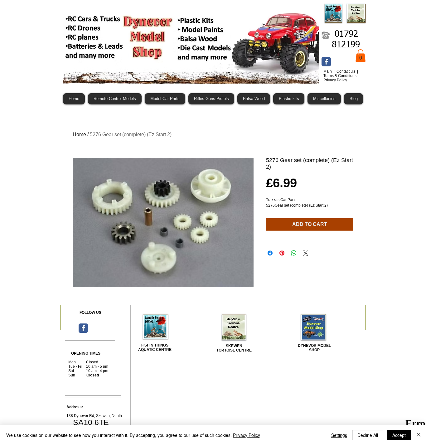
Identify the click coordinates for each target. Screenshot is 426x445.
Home (79, 134)
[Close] (418, 435)
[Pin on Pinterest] (282, 253)
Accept (399, 435)
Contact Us (346, 71)
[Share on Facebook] (270, 253)
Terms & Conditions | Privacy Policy (340, 78)
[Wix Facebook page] (326, 61)
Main (328, 71)
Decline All (367, 435)
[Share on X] (305, 253)
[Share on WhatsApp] (294, 253)
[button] (360, 55)
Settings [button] (339, 435)
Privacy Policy (246, 435)
